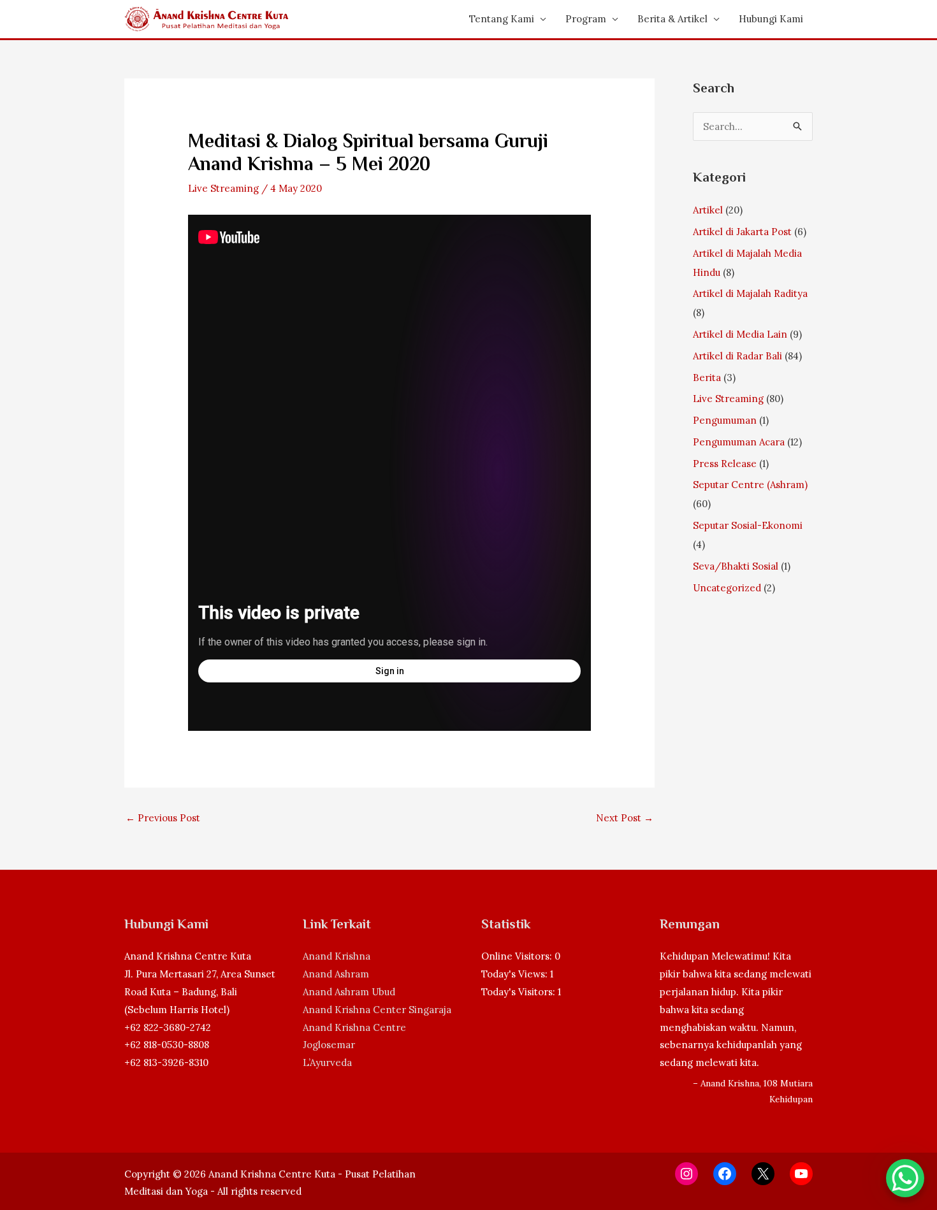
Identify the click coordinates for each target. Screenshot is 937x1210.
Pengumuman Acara (739, 442)
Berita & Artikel (672, 19)
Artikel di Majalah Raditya (750, 293)
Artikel (708, 210)
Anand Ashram (336, 974)
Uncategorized (727, 588)
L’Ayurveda (327, 1062)
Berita (707, 377)
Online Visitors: (518, 956)
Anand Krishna (336, 956)
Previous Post (163, 818)
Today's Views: (515, 974)
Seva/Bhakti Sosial (735, 566)
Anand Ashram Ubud (349, 992)
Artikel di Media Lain (740, 334)
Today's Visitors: (519, 992)
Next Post (624, 818)
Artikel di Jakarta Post (742, 232)
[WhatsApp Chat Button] (905, 1178)
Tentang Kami (501, 19)
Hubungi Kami (771, 19)
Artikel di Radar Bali (737, 356)
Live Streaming (223, 188)
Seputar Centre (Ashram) (750, 485)
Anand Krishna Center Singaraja (377, 1010)
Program (585, 19)
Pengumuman (725, 420)
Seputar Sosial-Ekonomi (748, 525)
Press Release (725, 463)
